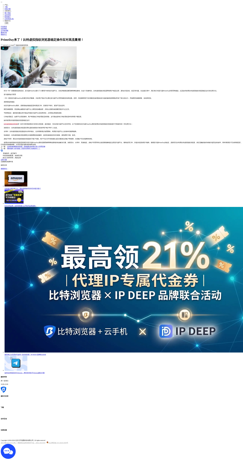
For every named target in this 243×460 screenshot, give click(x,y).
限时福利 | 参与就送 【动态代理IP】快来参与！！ (23, 148)
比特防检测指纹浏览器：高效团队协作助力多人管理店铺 (26, 146)
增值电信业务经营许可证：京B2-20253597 (31, 443)
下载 (6, 7)
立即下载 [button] (4, 159)
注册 (6, 23)
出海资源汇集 (9, 19)
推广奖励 (8, 13)
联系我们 (8, 17)
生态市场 (8, 15)
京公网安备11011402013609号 (58, 443)
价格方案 (8, 9)
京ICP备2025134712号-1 (9, 443)
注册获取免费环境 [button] (7, 161)
